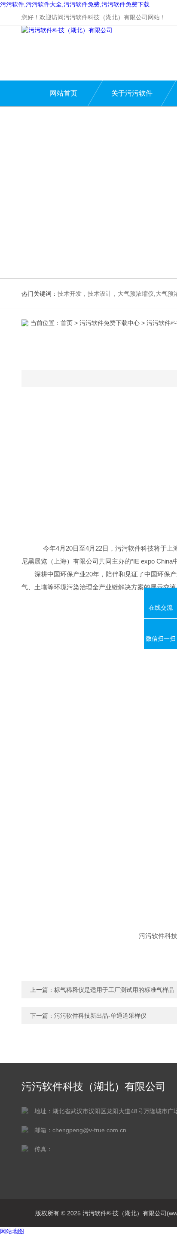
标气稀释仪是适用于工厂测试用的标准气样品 (114, 989)
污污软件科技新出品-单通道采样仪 (100, 1015)
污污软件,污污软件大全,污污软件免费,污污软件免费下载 (75, 4)
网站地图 (12, 1231)
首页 (67, 322)
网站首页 (63, 93)
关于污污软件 (132, 93)
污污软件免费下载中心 (109, 322)
